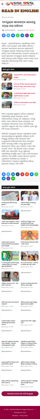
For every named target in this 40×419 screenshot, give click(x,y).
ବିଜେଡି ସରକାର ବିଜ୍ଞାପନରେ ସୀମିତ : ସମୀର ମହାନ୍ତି (29, 243)
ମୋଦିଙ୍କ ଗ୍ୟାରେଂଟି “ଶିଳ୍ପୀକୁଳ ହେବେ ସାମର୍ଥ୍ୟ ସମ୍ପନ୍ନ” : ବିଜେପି (29, 382)
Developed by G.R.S (20, 412)
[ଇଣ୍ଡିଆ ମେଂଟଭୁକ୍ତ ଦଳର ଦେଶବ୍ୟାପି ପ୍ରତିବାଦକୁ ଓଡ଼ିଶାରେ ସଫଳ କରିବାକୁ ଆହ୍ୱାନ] (29, 215)
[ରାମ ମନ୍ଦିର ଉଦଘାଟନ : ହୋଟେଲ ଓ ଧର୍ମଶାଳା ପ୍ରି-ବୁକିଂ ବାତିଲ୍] (29, 256)
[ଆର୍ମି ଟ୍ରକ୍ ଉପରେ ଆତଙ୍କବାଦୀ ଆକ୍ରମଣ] (10, 295)
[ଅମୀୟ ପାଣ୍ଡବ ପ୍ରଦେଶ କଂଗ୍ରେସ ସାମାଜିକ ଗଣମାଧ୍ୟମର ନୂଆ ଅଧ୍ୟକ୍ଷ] (10, 235)
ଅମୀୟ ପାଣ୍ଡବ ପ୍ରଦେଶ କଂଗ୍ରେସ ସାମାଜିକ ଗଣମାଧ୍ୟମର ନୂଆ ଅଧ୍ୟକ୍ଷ (10, 244)
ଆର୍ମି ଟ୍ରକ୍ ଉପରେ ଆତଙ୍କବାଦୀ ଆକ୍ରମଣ (10, 303)
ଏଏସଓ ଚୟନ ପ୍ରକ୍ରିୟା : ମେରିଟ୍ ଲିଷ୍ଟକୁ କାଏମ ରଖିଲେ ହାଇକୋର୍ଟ (10, 222)
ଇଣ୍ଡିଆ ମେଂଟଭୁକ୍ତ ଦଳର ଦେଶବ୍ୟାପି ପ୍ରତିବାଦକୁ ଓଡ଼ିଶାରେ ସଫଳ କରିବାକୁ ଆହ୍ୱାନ (29, 223)
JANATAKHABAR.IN (10, 30)
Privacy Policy (24, 415)
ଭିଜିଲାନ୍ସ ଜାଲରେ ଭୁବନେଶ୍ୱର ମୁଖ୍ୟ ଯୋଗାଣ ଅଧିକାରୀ (29, 303)
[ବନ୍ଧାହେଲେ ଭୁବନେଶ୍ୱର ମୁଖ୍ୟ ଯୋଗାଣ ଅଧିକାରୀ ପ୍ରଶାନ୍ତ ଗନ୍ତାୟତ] (7, 95)
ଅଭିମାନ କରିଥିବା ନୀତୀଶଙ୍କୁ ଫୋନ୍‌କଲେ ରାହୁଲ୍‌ (28, 203)
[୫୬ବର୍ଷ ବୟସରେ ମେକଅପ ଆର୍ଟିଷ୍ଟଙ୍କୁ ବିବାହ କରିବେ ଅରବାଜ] (10, 314)
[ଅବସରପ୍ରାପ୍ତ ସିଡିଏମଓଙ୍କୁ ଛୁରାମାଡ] (10, 196)
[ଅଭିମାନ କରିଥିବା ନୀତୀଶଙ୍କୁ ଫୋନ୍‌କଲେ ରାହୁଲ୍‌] (29, 196)
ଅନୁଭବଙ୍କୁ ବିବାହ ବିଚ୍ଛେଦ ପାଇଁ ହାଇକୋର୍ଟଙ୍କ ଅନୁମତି (10, 363)
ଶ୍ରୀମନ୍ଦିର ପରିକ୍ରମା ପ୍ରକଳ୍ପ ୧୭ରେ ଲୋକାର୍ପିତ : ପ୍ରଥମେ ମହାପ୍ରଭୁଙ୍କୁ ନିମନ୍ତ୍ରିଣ (10, 343)
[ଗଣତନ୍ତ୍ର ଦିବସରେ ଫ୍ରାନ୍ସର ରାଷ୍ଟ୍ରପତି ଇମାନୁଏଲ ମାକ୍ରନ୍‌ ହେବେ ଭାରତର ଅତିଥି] (7, 86)
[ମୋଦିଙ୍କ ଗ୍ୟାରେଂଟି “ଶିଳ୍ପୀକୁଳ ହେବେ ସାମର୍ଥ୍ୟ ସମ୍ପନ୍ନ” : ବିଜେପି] (29, 374)
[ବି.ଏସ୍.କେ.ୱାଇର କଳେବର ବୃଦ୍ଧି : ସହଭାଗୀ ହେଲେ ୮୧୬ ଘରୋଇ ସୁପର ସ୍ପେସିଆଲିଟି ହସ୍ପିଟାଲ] (10, 256)
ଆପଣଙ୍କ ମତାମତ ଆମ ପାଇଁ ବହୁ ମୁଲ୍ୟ (20, 394)
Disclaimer (15, 415)
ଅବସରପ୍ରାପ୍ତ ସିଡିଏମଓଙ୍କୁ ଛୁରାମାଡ (9, 203)
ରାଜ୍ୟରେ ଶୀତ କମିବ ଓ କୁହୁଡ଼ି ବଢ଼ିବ (28, 322)
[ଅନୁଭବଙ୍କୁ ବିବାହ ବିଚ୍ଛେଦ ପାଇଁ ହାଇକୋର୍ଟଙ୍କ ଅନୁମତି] (10, 355)
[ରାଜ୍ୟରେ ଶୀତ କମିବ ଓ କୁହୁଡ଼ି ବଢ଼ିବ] (29, 314)
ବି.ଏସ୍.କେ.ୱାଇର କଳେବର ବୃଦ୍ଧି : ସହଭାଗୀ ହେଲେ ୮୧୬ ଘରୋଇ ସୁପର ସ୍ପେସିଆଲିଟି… (10, 264)
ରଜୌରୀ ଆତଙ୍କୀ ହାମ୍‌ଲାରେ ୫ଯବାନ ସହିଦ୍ (25, 102)
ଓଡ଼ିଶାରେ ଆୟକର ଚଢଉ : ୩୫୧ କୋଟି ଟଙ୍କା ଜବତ (10, 284)
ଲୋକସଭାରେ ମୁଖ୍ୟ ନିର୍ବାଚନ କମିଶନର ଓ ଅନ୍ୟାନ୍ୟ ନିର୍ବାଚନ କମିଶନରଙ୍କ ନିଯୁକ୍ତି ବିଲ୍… (29, 343)
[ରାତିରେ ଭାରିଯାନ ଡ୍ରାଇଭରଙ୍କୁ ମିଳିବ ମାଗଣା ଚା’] (10, 374)
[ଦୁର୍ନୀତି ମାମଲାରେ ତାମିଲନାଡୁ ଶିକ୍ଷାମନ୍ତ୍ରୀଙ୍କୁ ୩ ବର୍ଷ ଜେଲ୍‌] (29, 355)
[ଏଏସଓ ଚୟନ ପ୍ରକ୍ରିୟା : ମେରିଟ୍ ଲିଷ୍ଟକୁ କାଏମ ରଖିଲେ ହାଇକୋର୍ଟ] (10, 215)
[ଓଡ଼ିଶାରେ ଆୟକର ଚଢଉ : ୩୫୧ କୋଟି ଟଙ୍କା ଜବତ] (10, 276)
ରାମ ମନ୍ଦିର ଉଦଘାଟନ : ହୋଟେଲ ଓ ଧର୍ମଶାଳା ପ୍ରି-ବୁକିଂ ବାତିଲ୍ (29, 263)
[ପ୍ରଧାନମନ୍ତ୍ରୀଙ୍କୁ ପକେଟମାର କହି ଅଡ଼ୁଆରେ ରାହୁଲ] (29, 276)
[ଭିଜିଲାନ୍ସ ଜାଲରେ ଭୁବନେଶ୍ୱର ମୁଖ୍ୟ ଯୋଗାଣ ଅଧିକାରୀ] (29, 295)
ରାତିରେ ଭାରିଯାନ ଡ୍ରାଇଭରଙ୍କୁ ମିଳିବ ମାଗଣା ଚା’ (10, 382)
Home (5, 17)
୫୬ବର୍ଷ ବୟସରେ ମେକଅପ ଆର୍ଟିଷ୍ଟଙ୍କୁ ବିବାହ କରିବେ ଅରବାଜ (8, 322)
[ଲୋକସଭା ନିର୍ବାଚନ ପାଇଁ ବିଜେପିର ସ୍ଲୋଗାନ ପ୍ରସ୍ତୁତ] (7, 77)
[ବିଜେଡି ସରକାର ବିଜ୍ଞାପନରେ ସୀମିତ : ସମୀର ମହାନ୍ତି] (29, 235)
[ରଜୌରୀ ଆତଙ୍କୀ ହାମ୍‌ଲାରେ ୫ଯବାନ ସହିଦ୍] (7, 104)
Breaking (10, 17)
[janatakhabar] (20, 4)
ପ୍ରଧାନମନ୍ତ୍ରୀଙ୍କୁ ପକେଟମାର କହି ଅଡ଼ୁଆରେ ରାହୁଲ (29, 284)
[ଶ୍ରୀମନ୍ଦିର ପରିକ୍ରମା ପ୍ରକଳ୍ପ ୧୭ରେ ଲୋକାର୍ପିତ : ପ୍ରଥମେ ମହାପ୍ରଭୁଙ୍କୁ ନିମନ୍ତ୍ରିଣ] (10, 335)
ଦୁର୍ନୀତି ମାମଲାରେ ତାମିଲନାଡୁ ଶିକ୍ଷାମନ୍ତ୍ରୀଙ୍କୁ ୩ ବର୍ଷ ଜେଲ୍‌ (29, 363)
